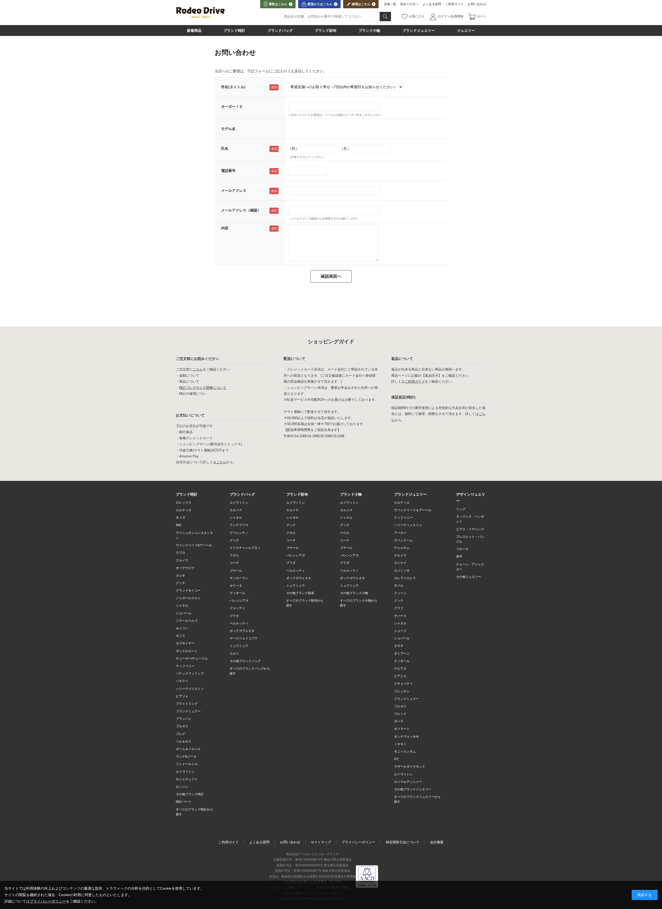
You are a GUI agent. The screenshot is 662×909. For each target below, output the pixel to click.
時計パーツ (183, 802)
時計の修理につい (192, 394)
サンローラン (239, 578)
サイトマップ (321, 842)
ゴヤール (236, 570)
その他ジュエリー (468, 577)
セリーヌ (236, 585)
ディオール (237, 593)
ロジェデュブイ (187, 779)
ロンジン (182, 787)
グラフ (398, 608)
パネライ (182, 681)
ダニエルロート (187, 651)
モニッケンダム (405, 751)
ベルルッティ (239, 623)
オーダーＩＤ (232, 106)
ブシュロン (402, 691)
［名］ (345, 148)
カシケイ (400, 563)
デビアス (400, 668)
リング (460, 509)
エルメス (182, 560)
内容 (224, 228)
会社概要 (436, 842)
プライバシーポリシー (358, 842)
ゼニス (180, 636)
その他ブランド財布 (300, 593)
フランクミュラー (188, 711)
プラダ (234, 616)
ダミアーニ (402, 653)
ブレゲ (180, 734)
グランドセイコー (188, 590)
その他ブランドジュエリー (412, 789)
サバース (400, 616)
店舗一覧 (390, 4)
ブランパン (183, 719)
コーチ (234, 563)
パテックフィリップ (190, 673)
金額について (189, 375)
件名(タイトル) (233, 87)
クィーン (400, 593)
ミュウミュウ (239, 646)
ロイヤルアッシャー (408, 782)
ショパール (183, 613)
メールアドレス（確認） (241, 210)
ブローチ (462, 549)
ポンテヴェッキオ (406, 736)
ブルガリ (182, 726)
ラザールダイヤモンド (409, 766)
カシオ (180, 575)
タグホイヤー (185, 643)
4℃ (396, 759)
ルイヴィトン (185, 772)
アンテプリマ (239, 525)
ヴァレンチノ (239, 533)
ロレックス (183, 502)
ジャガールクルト (188, 598)
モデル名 (228, 129)
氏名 (224, 148)
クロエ (234, 555)
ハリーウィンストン (190, 689)
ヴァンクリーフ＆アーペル (412, 510)
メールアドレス (233, 190)
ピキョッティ (403, 683)
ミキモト (400, 744)
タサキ (398, 646)
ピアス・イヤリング (470, 529)
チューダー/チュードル (192, 658)
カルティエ (183, 510)
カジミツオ (402, 570)
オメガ (180, 517)
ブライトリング (187, 704)
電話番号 (228, 171)
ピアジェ (182, 696)
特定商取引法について (402, 842)
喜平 (459, 556)
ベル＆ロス (183, 741)
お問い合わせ (477, 4)
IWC (179, 525)
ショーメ (400, 631)
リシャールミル (187, 764)
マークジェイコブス (244, 638)
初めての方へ (409, 4)
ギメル (398, 585)
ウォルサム (402, 548)
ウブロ (180, 553)
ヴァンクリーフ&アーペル (194, 545)
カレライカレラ (405, 578)
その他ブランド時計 (190, 794)
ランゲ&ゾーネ (186, 756)
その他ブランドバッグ (245, 661)
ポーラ (398, 721)
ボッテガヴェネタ (242, 631)
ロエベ (234, 653)
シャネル (182, 605)
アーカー (400, 533)
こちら (198, 369)
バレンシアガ (239, 600)
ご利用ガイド (454, 4)
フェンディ (237, 608)
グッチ (180, 583)
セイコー (182, 628)
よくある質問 (432, 4)
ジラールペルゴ (187, 621)
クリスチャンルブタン (245, 548)
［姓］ (293, 148)
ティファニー (185, 666)
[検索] (385, 16)
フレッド (400, 714)
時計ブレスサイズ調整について (202, 388)
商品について (189, 381)
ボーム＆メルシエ (188, 749)
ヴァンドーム (403, 540)
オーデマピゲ (185, 568)
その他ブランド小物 (354, 593)
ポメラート (402, 729)
